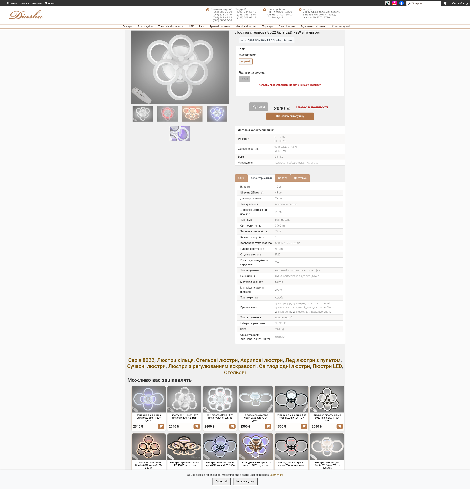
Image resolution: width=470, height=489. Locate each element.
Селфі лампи (287, 26)
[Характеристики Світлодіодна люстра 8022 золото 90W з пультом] (256, 446)
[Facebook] (401, 3)
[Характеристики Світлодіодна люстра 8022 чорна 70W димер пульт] (292, 446)
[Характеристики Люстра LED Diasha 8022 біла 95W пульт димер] (184, 399)
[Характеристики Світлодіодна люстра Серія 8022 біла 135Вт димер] (149, 399)
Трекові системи (220, 26)
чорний (245, 61)
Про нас (50, 3)
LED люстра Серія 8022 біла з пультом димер (220, 416)
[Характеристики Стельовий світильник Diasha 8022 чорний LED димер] (149, 446)
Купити (161, 426)
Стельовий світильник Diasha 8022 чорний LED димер (148, 465)
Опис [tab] (241, 178)
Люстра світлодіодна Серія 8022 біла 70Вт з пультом (327, 465)
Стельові (235, 372)
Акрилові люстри (261, 360)
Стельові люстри (217, 360)
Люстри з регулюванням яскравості (212, 366)
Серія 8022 (141, 360)
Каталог (24, 3)
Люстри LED (327, 366)
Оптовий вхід (460, 3)
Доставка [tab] (300, 178)
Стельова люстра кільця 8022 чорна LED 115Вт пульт (327, 418)
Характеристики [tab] (261, 178)
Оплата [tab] (283, 178)
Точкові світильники (170, 26)
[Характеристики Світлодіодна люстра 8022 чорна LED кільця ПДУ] (292, 399)
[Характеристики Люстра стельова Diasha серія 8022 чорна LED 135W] (220, 446)
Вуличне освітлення (313, 26)
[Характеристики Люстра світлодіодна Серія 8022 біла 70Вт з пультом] (327, 446)
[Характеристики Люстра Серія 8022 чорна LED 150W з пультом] (184, 446)
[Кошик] (445, 3)
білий (245, 79)
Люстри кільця (175, 360)
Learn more (276, 474)
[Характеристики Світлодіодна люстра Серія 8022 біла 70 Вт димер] (256, 399)
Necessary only (245, 481)
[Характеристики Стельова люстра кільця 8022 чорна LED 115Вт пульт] (327, 399)
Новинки (12, 3)
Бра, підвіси (145, 26)
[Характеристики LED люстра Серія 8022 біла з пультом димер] (220, 399)
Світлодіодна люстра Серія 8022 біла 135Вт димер (148, 418)
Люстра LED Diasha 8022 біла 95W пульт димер (184, 416)
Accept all (221, 481)
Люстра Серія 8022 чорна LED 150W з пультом (184, 464)
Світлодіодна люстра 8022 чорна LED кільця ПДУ (291, 416)
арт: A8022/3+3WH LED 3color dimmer (267, 40)
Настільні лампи (246, 26)
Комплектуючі (341, 26)
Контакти (37, 3)
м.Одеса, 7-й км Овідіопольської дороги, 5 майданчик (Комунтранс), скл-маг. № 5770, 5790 (321, 13)
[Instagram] (394, 3)
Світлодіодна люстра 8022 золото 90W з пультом (256, 464)
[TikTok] (387, 3)
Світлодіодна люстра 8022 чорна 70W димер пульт (291, 464)
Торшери (267, 26)
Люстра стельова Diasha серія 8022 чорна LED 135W (220, 464)
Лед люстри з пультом (313, 360)
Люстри (127, 26)
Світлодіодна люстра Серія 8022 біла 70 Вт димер (256, 418)
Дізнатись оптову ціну (290, 116)
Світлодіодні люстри (284, 366)
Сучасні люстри (146, 366)
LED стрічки (196, 26)
